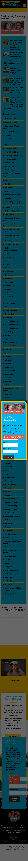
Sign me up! (8, 457)
